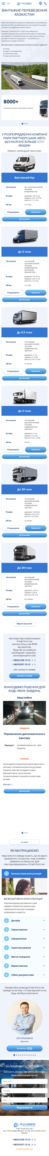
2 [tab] (24, 123)
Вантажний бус (24, 177)
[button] (40, 3)
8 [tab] (29, 1055)
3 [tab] (18, 1055)
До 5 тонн (24, 410)
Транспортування (21, 947)
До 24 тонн (24, 567)
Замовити (35, 212)
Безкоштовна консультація (26, 873)
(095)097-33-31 (21, 664)
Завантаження (19, 929)
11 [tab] (35, 1055)
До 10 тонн (24, 489)
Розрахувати (13, 212)
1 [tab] (22, 124)
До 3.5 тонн (24, 332)
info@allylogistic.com (24, 1149)
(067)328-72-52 (21, 660)
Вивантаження (19, 965)
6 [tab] (24, 1055)
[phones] (45, 3)
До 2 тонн (24, 251)
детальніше (24, 219)
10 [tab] (33, 1055)
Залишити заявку (24, 676)
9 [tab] (31, 1055)
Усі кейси (24, 842)
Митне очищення (20, 956)
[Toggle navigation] (3, 3)
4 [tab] (20, 1055)
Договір (15, 920)
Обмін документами (22, 974)
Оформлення (18, 938)
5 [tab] (22, 1055)
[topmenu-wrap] (8, 3)
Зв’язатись (22, 1048)
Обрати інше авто (24, 624)
